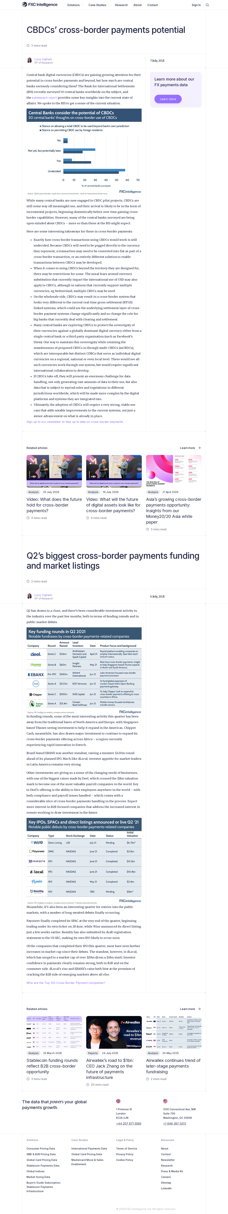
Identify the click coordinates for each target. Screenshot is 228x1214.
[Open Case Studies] (108, 5)
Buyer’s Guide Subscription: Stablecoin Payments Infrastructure (44, 1187)
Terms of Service (126, 1148)
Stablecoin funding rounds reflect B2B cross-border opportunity (52, 1066)
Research (167, 1165)
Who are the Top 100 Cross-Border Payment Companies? (66, 983)
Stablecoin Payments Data (43, 1165)
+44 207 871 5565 (128, 1123)
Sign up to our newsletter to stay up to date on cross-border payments (75, 422)
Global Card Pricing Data (42, 1159)
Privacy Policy (124, 1154)
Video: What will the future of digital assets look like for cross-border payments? (113, 505)
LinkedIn (166, 1188)
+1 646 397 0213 (174, 1123)
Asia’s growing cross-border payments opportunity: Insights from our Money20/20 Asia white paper (173, 511)
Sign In (196, 5)
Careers (166, 1176)
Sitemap (166, 1182)
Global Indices (36, 1171)
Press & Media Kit (172, 1171)
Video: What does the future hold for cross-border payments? (54, 505)
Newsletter (168, 1159)
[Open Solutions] (82, 5)
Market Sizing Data (38, 1176)
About (164, 1148)
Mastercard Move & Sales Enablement (87, 1162)
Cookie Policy (124, 1159)
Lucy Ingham (43, 59)
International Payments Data (89, 1148)
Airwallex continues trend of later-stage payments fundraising (173, 1066)
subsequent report (44, 97)
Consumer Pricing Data (41, 1148)
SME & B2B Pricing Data (41, 1154)
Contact (166, 1154)
